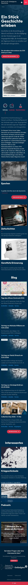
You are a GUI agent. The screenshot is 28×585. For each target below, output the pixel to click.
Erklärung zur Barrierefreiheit (14, 579)
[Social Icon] (21, 2)
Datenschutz (18, 575)
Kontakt (14, 560)
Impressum (9, 575)
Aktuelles (4, 339)
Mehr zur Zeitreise (18, 197)
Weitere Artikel (13, 431)
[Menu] (26, 2)
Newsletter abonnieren (9, 56)
